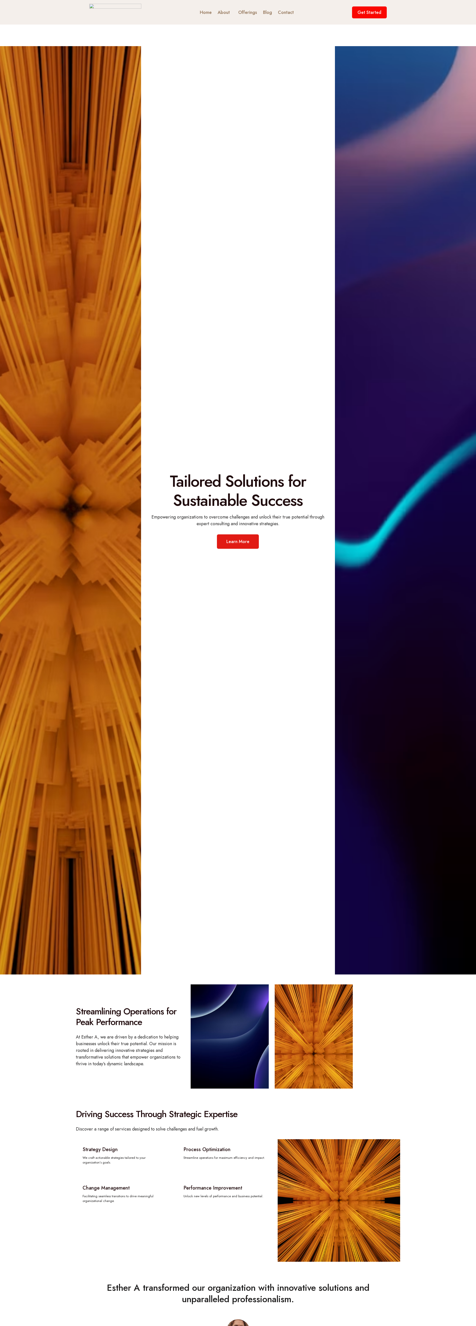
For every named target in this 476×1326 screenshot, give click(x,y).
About (224, 12)
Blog (267, 12)
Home (206, 12)
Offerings (247, 12)
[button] (225, 12)
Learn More (237, 541)
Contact (286, 12)
